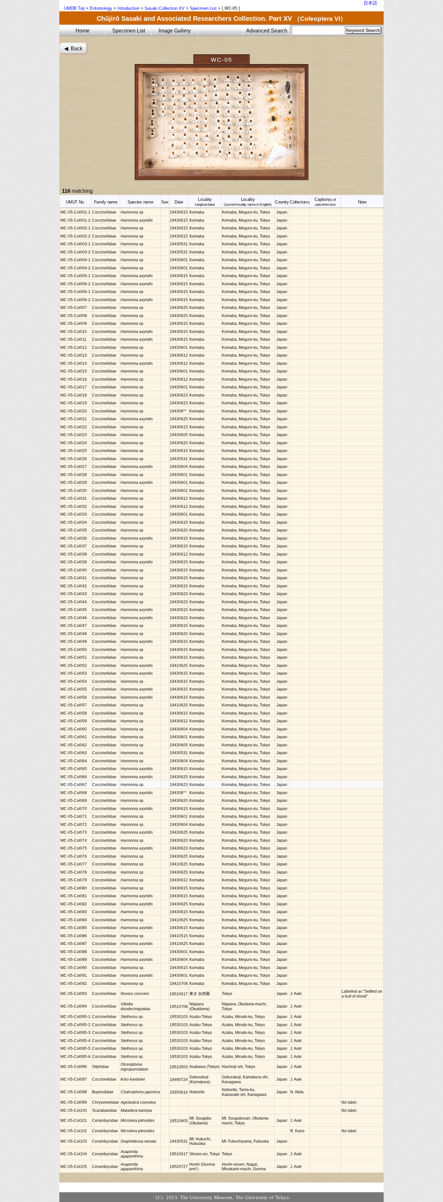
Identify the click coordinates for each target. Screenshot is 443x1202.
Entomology (101, 8)
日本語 (370, 3)
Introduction (128, 8)
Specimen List (203, 8)
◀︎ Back (73, 48)
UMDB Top (74, 8)
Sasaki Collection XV (165, 8)
